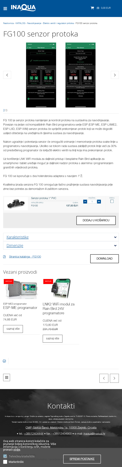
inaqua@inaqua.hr (94, 433)
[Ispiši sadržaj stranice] (4, 361)
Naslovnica (8, 23)
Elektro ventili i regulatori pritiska (58, 23)
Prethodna (103, 378)
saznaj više (13, 328)
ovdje (16, 449)
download (104, 258)
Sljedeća (114, 378)
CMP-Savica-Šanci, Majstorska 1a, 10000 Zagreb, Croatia (61, 427)
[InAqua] (18, 11)
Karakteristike (18, 237)
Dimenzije (15, 245)
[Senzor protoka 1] (16, 203)
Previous (7, 75)
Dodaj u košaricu (96, 220)
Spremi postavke (82, 459)
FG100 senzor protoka (86, 23)
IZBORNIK (6, 8)
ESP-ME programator (20, 308)
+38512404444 (33, 433)
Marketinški (16, 462)
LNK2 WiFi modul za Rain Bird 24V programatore (59, 309)
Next (115, 75)
